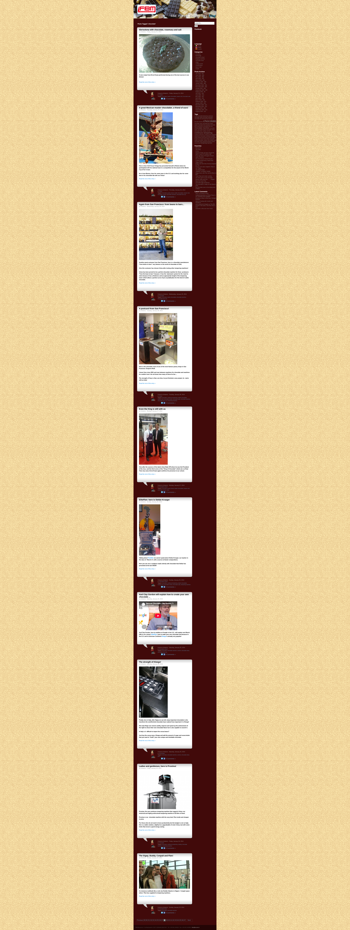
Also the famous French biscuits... (205, 158)
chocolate (164, 96)
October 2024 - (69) (201, 108)
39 (167, 920)
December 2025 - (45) (201, 85)
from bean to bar (206, 137)
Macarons (198, 148)
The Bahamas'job (200, 169)
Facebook (164, 99)
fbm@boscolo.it (195, 927)
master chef (179, 96)
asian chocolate (204, 117)
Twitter (162, 99)
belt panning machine (207, 118)
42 (173, 920)
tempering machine (172, 400)
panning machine (207, 141)
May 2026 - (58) (200, 77)
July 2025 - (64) (200, 93)
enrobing (208, 136)
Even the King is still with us (152, 409)
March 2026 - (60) (200, 80)
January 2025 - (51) (201, 103)
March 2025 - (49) (200, 100)
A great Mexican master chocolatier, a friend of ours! (163, 108)
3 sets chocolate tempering (201, 116)
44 (178, 920)
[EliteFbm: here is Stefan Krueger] (149, 555)
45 (180, 920)
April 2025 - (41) (200, 98)
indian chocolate (210, 138)
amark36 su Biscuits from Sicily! (204, 208)
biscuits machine (199, 121)
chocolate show (163, 909)
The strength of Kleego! (150, 662)
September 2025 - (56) (201, 90)
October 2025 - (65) (201, 88)
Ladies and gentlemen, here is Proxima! (157, 766)
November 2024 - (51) (201, 106)
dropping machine (200, 59)
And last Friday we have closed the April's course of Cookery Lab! (205, 153)
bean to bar (198, 67)
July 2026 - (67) (200, 73)
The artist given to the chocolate (204, 177)
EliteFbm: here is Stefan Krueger (154, 500)
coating (180, 844)
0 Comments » (171, 99)
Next (189, 920)
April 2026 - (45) (200, 78)
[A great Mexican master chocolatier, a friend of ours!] (156, 163)
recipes (161, 95)
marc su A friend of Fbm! (202, 193)
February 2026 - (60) (201, 81)
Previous (140, 920)
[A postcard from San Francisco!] (158, 364)
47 (184, 920)
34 (155, 920)
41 (171, 920)
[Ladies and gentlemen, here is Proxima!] (164, 808)
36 (160, 920)
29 (144, 920)
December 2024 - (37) (201, 104)
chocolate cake (186, 96)
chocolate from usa (181, 194)
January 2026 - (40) (201, 83)
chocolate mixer (185, 650)
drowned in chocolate (200, 136)
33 (153, 920)
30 (146, 920)
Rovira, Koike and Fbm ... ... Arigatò (205, 179)
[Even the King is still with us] (153, 464)
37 (162, 920)
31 (149, 920)
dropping (214, 134)
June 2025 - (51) (200, 95)
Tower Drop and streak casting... (204, 176)
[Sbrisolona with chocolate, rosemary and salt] (164, 72)
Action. (197, 151)
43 (176, 920)
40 (169, 920)
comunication (199, 65)
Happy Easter (199, 162)
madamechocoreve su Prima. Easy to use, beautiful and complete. (205, 195)
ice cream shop (202, 138)
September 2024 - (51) (201, 109)
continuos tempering (172, 397)
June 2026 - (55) (200, 75)
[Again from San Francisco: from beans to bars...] (156, 259)
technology (162, 753)
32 (151, 920)
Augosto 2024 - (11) (201, 111)
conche (179, 650)
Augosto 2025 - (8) (200, 91)
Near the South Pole (201, 181)
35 (158, 920)
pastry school (170, 193)
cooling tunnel (199, 63)
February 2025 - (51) (201, 101)
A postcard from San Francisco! (154, 308)
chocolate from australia (204, 125)
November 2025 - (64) (201, 86)
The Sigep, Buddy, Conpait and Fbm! (156, 856)
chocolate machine (171, 194)
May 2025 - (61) (200, 96)
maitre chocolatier (171, 96)
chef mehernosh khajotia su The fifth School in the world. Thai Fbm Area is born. (205, 206)
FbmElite (151, 558)
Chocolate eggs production (203, 182)
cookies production (199, 134)
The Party (198, 149)
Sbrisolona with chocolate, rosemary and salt (160, 30)
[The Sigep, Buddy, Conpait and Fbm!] (164, 888)
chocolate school (162, 194)
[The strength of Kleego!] (153, 717)
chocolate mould (168, 399)
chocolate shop (198, 131)
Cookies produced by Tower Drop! (204, 160)
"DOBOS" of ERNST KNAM (203, 171)
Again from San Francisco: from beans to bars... (161, 204)
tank (159, 756)
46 (182, 920)
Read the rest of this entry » (147, 82)
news (168, 490)
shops (160, 191)
